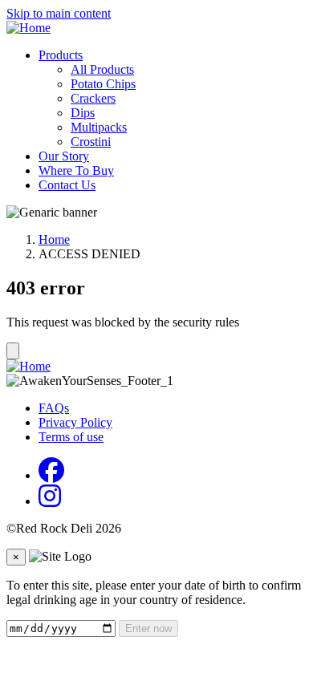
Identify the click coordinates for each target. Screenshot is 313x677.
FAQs (54, 408)
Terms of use (71, 437)
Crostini (91, 141)
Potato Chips (103, 84)
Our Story (64, 156)
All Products (102, 69)
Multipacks (99, 127)
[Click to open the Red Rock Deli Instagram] (50, 501)
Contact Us (67, 185)
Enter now (148, 628)
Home (54, 239)
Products (61, 55)
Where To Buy (76, 170)
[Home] (28, 27)
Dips (83, 113)
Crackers (93, 98)
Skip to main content (58, 13)
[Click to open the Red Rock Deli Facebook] (51, 475)
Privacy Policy (75, 422)
